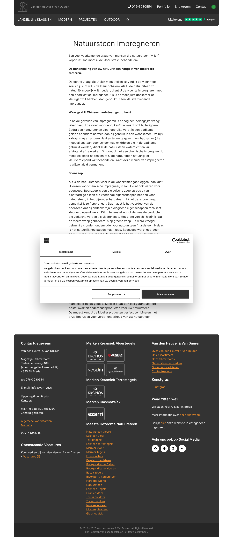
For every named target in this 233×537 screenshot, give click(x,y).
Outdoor (112, 19)
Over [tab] (168, 251)
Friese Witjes (94, 456)
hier (163, 423)
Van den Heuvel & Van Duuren (50, 6)
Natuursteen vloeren (99, 431)
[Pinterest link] (164, 448)
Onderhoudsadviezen (165, 367)
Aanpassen (114, 294)
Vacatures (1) (31, 456)
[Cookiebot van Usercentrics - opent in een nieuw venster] (175, 240)
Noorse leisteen (96, 505)
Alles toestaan (165, 294)
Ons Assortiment (162, 355)
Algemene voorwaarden (36, 421)
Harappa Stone (96, 480)
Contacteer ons (162, 371)
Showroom (183, 6)
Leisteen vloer (95, 435)
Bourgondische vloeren (101, 468)
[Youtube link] (182, 448)
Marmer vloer (95, 448)
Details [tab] (116, 251)
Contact (202, 6)
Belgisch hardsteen (98, 460)
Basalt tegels (94, 472)
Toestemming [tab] (65, 251)
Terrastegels (94, 439)
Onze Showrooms (163, 359)
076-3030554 (141, 6)
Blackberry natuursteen (101, 476)
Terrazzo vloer (95, 497)
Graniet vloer (94, 493)
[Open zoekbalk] (128, 20)
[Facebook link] (155, 448)
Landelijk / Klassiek (35, 19)
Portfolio (163, 6)
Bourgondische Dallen (100, 464)
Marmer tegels (95, 452)
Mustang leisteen (97, 509)
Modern (65, 19)
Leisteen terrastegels (99, 444)
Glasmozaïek (94, 513)
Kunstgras (158, 387)
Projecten (88, 19)
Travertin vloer (95, 501)
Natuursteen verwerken (167, 363)
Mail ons (26, 425)
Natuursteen (94, 484)
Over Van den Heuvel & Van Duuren (174, 351)
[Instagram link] (173, 448)
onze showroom (190, 415)
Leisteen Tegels (96, 489)
